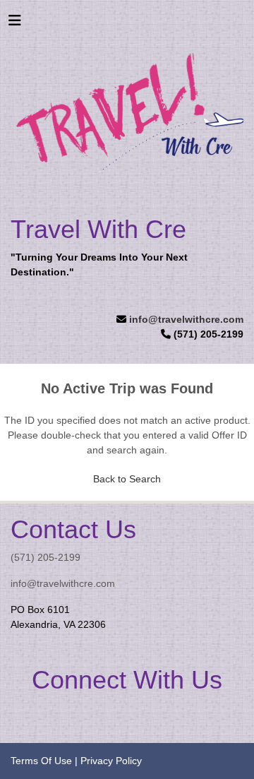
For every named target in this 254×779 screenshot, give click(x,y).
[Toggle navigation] (15, 24)
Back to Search (127, 478)
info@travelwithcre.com (186, 319)
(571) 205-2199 (45, 557)
